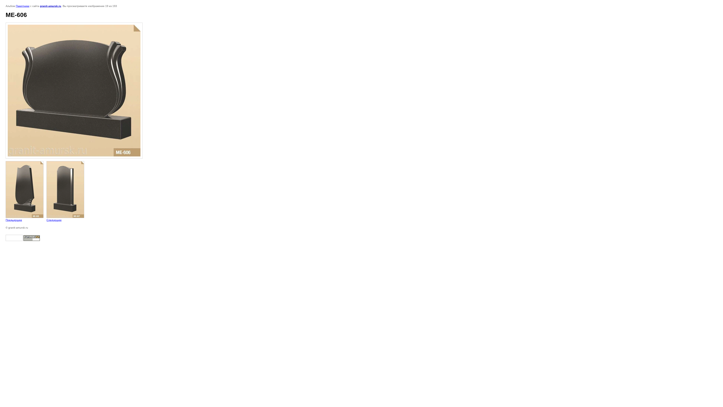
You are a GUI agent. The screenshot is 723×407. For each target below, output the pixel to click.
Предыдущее (14, 220)
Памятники (22, 6)
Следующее (54, 220)
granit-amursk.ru (50, 6)
